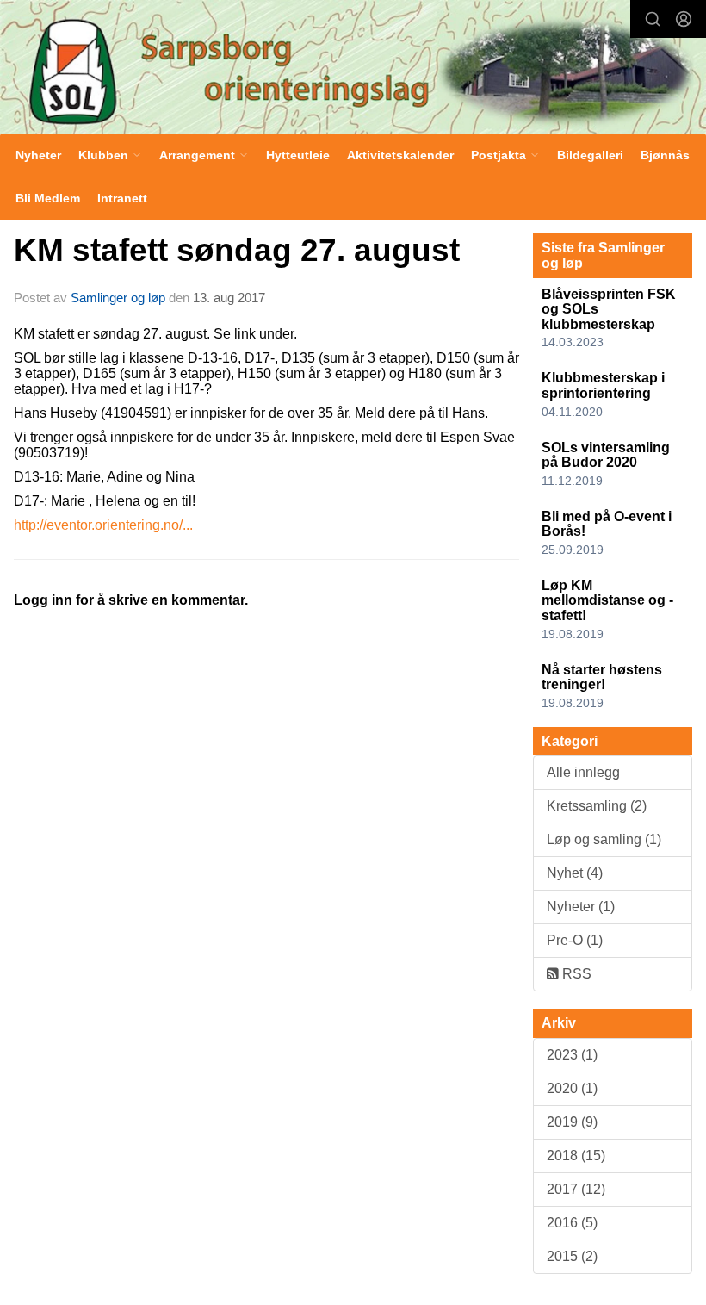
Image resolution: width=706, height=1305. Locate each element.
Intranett (122, 198)
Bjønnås (665, 155)
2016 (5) (572, 1222)
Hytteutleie (298, 155)
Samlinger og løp (118, 297)
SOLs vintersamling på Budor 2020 (606, 455)
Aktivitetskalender (400, 155)
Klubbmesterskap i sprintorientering (603, 385)
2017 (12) (576, 1189)
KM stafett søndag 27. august (237, 250)
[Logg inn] (683, 18)
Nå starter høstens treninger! (602, 677)
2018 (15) (576, 1155)
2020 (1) (572, 1088)
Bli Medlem (47, 198)
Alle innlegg (583, 772)
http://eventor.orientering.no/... (103, 525)
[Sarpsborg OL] (353, 69)
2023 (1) (572, 1054)
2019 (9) (572, 1122)
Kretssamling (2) (597, 806)
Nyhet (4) (575, 873)
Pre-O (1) (575, 940)
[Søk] (652, 18)
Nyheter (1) (581, 906)
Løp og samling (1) (604, 839)
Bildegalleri (590, 155)
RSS (575, 973)
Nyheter (38, 155)
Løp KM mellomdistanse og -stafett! (607, 600)
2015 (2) (572, 1256)
